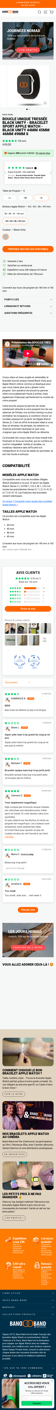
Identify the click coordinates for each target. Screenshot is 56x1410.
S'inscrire (37, 1403)
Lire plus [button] (9, 836)
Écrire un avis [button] (28, 608)
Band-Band (7, 115)
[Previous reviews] (5, 173)
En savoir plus (43, 153)
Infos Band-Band (14, 1300)
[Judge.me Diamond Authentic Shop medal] (19, 660)
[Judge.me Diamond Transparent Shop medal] (34, 660)
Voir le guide (14, 1094)
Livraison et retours (17, 306)
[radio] (9, 198)
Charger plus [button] (28, 909)
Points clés (11, 299)
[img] (12, 694)
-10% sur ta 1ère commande (22, 1368)
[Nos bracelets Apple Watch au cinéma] (28, 1115)
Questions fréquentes (18, 313)
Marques (8, 1307)
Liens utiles (11, 1293)
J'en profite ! (14, 1218)
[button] (10, 141)
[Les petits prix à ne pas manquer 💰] (28, 1175)
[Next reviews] (51, 173)
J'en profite (28, 50)
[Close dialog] (52, 1380)
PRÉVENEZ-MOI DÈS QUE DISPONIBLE (28, 249)
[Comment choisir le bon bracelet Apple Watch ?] (28, 1052)
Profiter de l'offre (28, 947)
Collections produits (19, 1314)
